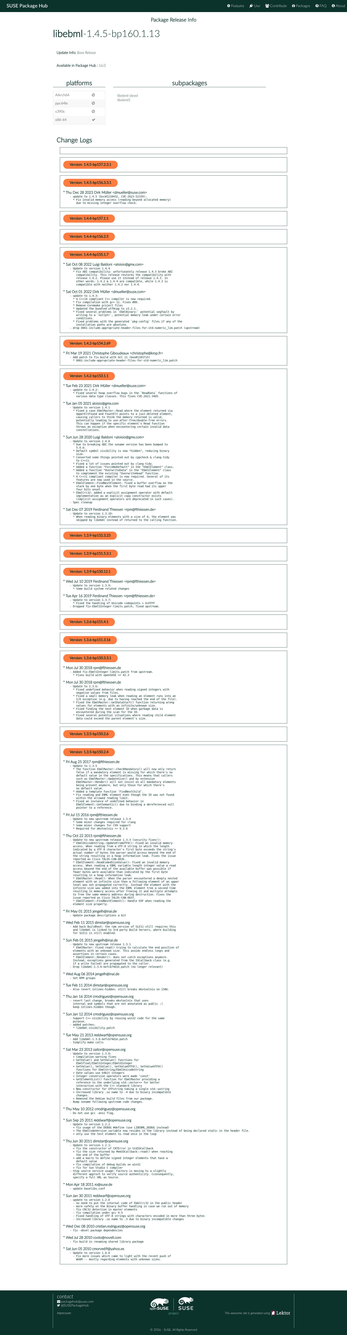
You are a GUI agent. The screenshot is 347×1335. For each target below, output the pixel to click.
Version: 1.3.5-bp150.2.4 (89, 752)
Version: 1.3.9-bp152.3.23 (90, 535)
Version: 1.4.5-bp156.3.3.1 (90, 183)
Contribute (278, 6)
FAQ (322, 6)
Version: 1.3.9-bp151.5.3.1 (90, 553)
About (340, 6)
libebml (68, 34)
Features (237, 6)
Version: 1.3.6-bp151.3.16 (90, 640)
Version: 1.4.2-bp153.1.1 (89, 376)
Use (256, 6)
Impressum (64, 1313)
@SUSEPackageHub (74, 1305)
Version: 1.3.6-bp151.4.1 (89, 622)
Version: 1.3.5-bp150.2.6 (89, 734)
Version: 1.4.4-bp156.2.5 (89, 236)
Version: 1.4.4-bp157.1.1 (89, 218)
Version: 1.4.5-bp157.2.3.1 (90, 165)
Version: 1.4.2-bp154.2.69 (90, 343)
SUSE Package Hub (27, 6)
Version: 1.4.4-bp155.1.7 (89, 255)
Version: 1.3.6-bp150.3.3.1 (90, 658)
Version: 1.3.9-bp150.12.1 (90, 572)
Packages (302, 6)
